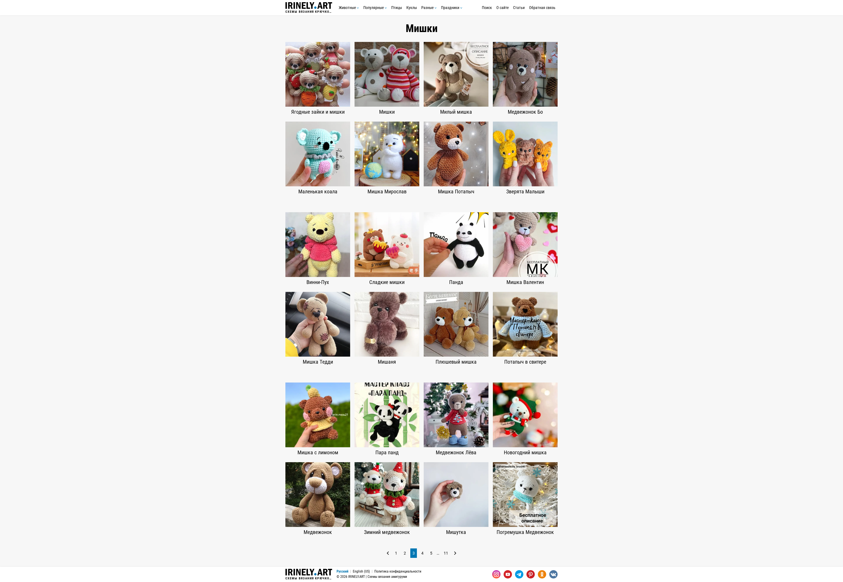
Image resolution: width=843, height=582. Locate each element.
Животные (348, 7)
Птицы (396, 7)
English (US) (361, 571)
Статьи (519, 7)
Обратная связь (542, 7)
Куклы (411, 7)
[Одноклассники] (542, 574)
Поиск (487, 7)
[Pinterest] (530, 574)
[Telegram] (519, 574)
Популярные (374, 7)
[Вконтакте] (553, 574)
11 (446, 553)
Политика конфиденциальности (397, 571)
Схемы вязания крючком (308, 11)
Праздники (450, 7)
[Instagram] (496, 574)
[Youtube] (508, 574)
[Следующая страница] (455, 553)
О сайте (502, 7)
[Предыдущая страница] (388, 553)
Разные (427, 7)
